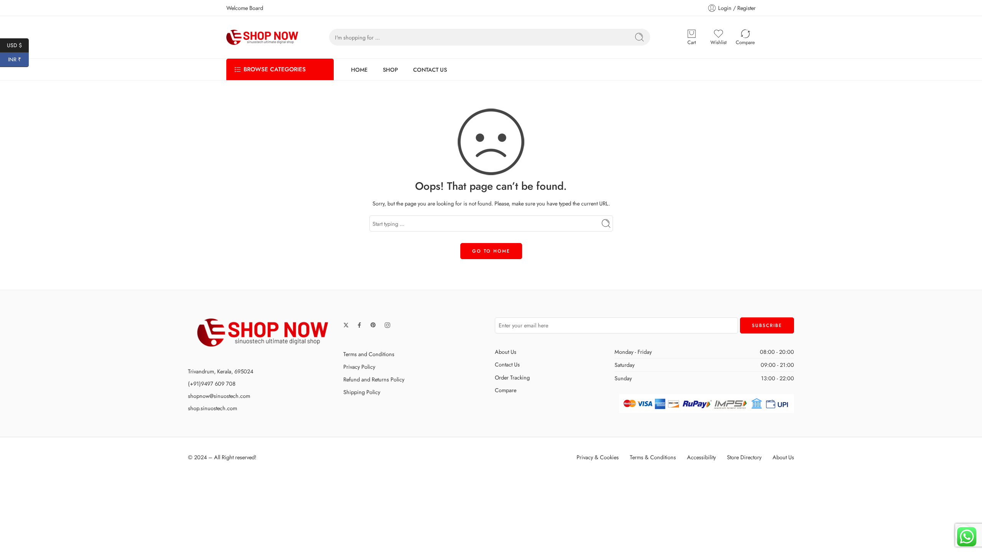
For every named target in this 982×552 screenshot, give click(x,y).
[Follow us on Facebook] (359, 325)
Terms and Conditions (368, 354)
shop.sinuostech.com (212, 408)
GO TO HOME (491, 251)
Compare (505, 390)
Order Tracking (512, 377)
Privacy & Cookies (598, 457)
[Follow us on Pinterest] (373, 325)
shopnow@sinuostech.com (219, 396)
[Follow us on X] (346, 325)
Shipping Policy (361, 392)
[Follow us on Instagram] (387, 325)
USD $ (18, 45)
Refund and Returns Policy (373, 379)
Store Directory (744, 457)
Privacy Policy (359, 367)
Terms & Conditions (653, 457)
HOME (359, 70)
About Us (505, 352)
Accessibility (701, 457)
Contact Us (507, 364)
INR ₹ (18, 59)
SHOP (390, 70)
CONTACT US (430, 70)
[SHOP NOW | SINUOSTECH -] (262, 37)
